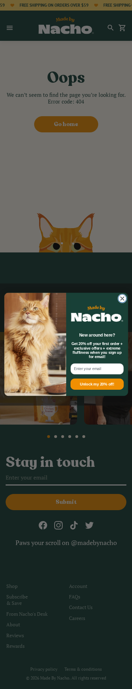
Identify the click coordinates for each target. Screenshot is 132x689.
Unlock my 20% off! (97, 384)
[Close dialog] (122, 299)
